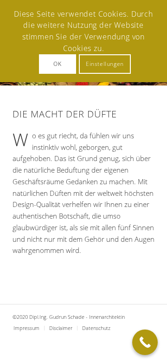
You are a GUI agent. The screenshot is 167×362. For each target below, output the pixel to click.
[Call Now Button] (145, 342)
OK (57, 64)
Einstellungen (105, 64)
